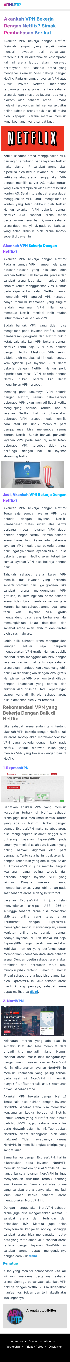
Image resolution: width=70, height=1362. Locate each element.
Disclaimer (55, 1346)
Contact (34, 1341)
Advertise (17, 1341)
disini (34, 991)
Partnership (12, 1346)
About (48, 1341)
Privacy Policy (34, 1346)
